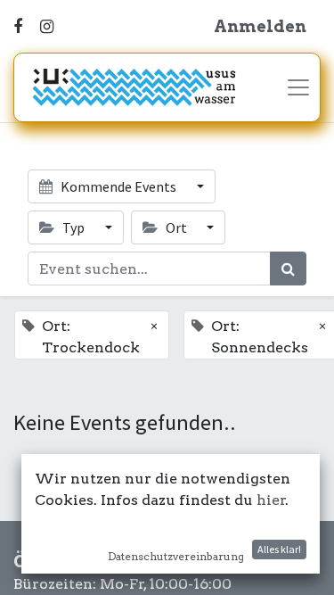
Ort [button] (176, 227)
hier (271, 500)
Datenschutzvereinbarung (176, 556)
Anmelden (260, 26)
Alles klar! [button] (279, 549)
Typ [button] (73, 227)
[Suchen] (288, 268)
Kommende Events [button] (118, 186)
